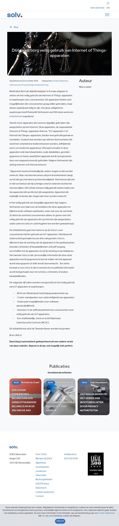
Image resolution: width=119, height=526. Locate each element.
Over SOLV (41, 454)
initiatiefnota (16, 117)
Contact (40, 496)
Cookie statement (45, 492)
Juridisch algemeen (60, 81)
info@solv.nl (70, 454)
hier (43, 516)
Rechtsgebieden (44, 480)
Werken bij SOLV (44, 459)
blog (16, 27)
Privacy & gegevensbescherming (35, 85)
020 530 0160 (97, 8)
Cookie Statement (106, 513)
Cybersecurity (15, 85)
